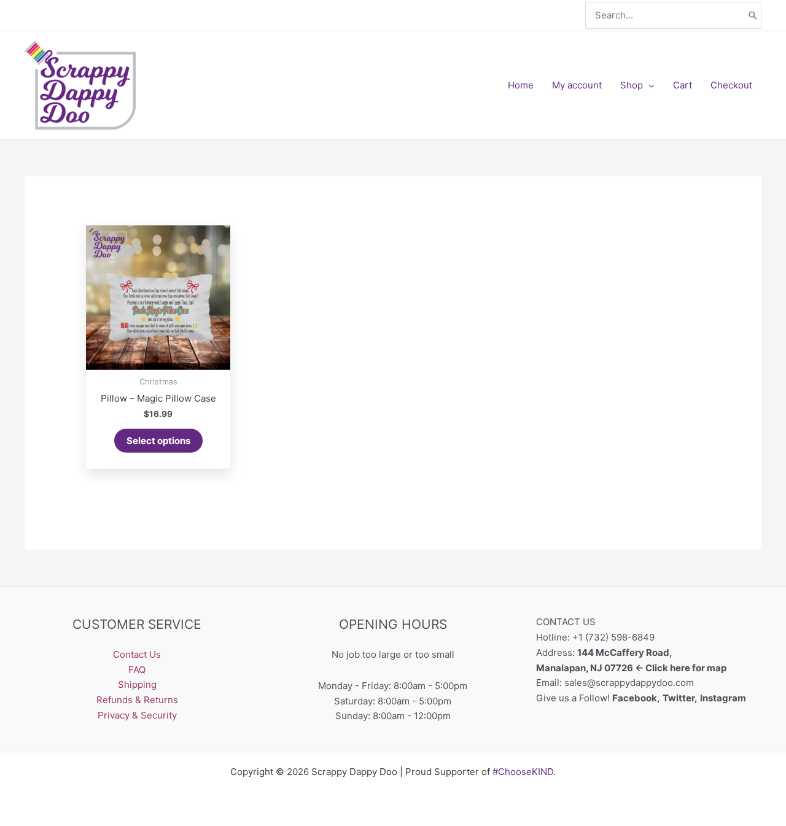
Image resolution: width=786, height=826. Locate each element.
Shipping (137, 684)
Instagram (724, 698)
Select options (158, 440)
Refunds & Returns (137, 700)
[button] (649, 85)
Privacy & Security (137, 715)
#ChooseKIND (522, 771)
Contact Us (137, 654)
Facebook (634, 698)
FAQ (137, 670)
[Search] (753, 15)
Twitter (679, 698)
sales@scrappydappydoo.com (629, 682)
